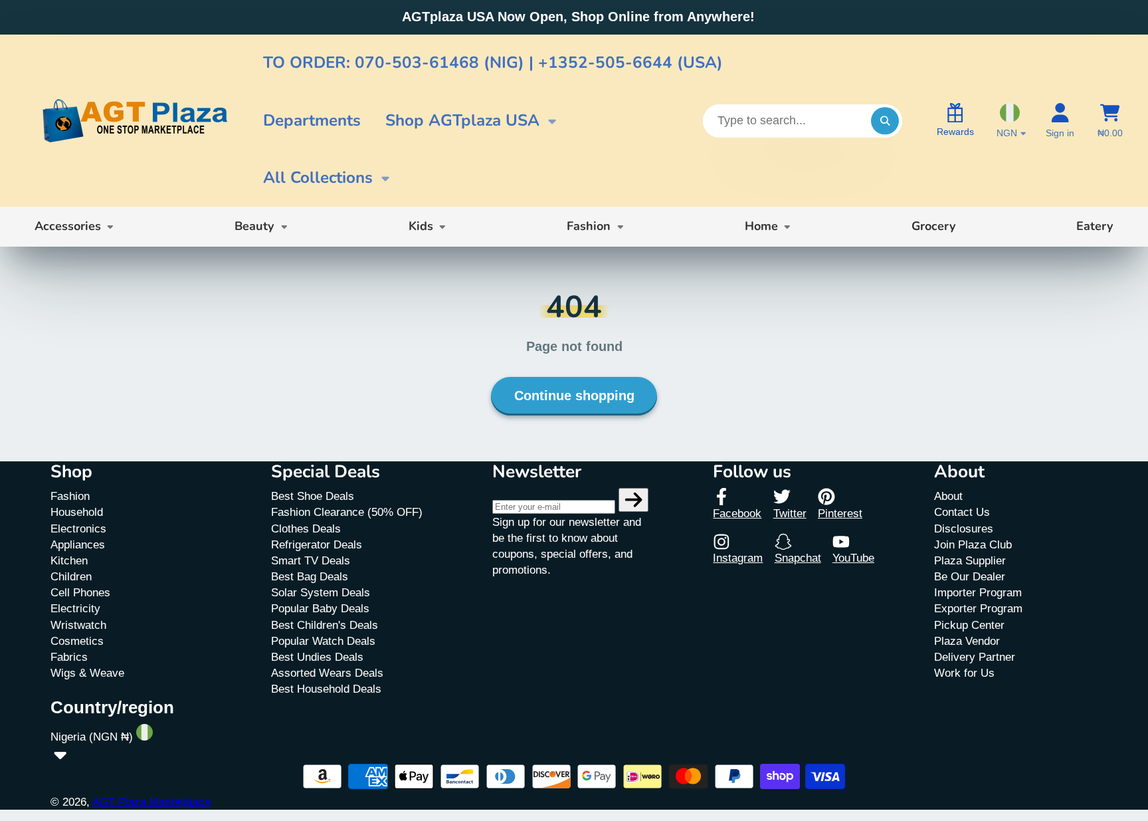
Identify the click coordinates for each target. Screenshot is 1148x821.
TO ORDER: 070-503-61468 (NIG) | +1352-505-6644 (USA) (493, 63)
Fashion (589, 226)
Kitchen (69, 560)
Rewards (955, 131)
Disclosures (963, 528)
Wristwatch (78, 625)
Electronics (78, 528)
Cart (1110, 121)
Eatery (1094, 226)
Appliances (77, 544)
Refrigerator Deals (316, 544)
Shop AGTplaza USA (462, 121)
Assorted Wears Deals (327, 672)
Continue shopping (574, 395)
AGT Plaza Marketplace (151, 801)
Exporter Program (978, 608)
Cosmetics (77, 640)
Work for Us (964, 672)
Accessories (68, 226)
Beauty (254, 226)
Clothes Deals (306, 528)
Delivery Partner (974, 656)
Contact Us (962, 512)
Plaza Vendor (967, 640)
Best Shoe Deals (312, 496)
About (948, 496)
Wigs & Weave (87, 672)
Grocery (933, 226)
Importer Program (978, 592)
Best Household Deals (326, 688)
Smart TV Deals (310, 560)
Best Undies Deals (317, 656)
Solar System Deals (320, 592)
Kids (421, 226)
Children (71, 576)
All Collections (318, 178)
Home (761, 226)
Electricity (75, 608)
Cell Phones (80, 592)
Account (1060, 121)
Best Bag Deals (309, 576)
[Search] (884, 120)
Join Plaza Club (973, 544)
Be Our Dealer (969, 576)
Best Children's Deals (324, 625)
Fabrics (69, 656)
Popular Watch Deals (323, 640)
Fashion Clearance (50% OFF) (347, 512)
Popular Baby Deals (320, 608)
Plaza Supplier (970, 560)
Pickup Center (969, 625)
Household (76, 512)
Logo (134, 121)
